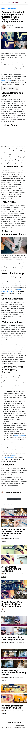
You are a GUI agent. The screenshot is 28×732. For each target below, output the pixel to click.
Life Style (5, 618)
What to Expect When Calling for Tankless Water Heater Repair (11, 604)
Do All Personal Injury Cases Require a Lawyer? (13, 638)
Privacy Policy (17, 727)
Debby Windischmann (12, 25)
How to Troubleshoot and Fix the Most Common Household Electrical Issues (13, 532)
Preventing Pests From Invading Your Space (12, 707)
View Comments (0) (14, 499)
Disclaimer (9, 727)
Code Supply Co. (20, 725)
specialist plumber (6, 80)
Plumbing (3, 8)
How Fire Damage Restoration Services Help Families (13, 672)
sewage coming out (19, 435)
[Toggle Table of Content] (16, 88)
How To (5, 510)
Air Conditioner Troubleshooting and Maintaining (11, 569)
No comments (19, 27)
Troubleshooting (11, 8)
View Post (3, 541)
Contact (24, 727)
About (3, 727)
